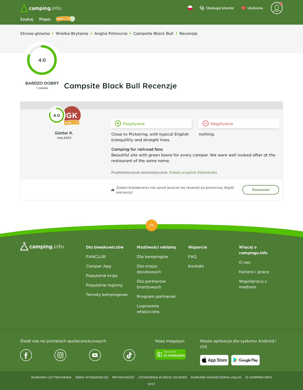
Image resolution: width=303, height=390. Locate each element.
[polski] (190, 8)
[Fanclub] (65, 19)
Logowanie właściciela (148, 308)
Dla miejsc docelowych (149, 268)
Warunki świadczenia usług (216, 377)
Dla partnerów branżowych (151, 284)
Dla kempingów (152, 256)
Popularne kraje (102, 275)
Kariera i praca (254, 271)
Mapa (44, 19)
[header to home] (40, 8)
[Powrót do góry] (151, 225)
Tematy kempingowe (107, 294)
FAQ (192, 256)
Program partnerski (156, 296)
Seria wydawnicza (91, 377)
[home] (42, 245)
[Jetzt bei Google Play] (245, 360)
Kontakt (196, 265)
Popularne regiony (104, 284)
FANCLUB (96, 256)
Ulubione (255, 8)
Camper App (98, 265)
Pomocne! (261, 190)
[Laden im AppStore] (214, 360)
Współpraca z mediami (253, 284)
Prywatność (123, 377)
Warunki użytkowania (51, 377)
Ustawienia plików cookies (162, 377)
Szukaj (26, 19)
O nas (244, 262)
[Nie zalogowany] (277, 8)
